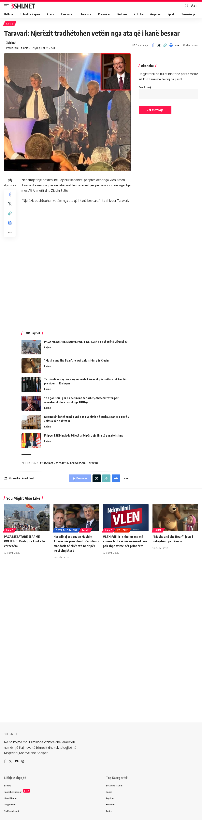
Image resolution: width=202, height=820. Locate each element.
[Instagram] (23, 761)
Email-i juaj (145, 87)
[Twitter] (10, 761)
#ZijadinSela (77, 463)
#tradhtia (62, 463)
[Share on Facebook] (152, 45)
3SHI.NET (23, 6)
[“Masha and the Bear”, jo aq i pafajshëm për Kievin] (31, 365)
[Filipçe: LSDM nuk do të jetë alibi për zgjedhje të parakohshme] (31, 440)
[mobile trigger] (7, 6)
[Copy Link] (165, 45)
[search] (186, 6)
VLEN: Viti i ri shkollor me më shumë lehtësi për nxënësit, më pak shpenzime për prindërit (125, 541)
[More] (177, 45)
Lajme (9, 24)
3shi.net (11, 42)
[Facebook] (5, 761)
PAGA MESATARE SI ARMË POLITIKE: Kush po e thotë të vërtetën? (86, 341)
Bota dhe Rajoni (66, 530)
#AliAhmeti (47, 463)
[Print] (171, 45)
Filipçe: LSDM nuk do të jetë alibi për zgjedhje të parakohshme (83, 435)
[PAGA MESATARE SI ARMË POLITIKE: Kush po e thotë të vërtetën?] (31, 347)
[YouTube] (17, 761)
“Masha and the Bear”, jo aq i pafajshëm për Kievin (76, 360)
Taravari (92, 463)
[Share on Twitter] (159, 45)
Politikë (122, 530)
